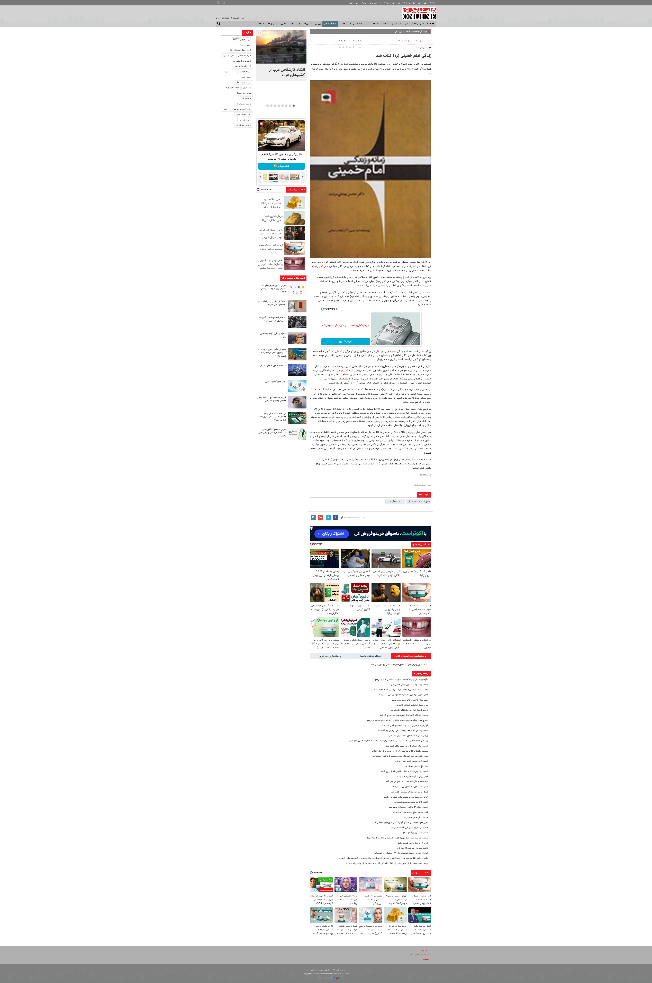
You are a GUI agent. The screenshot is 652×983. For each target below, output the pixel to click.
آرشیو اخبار (416, 24)
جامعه (376, 24)
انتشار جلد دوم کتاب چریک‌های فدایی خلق (409, 684)
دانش (342, 24)
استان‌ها (308, 24)
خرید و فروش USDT (242, 39)
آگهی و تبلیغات (389, 2)
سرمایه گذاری (345, 341)
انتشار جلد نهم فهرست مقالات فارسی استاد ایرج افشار (404, 771)
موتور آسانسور (245, 45)
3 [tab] (286, 106)
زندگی (351, 24)
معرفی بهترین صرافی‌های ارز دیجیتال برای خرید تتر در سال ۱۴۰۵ (273, 289)
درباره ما (425, 950)
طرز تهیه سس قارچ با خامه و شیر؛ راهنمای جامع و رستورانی (271, 399)
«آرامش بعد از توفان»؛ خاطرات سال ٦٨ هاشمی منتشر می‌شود (401, 679)
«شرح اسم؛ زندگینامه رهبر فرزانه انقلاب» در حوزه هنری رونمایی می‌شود (397, 720)
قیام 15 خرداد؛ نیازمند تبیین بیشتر (413, 843)
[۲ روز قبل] (297, 322)
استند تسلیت (230, 71)
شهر (367, 24)
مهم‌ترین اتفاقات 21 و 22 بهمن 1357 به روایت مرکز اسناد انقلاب (400, 751)
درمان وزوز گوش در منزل (275, 381)
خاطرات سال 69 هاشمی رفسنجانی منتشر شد (408, 807)
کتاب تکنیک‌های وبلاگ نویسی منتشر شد (410, 786)
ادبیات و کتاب (401, 41)
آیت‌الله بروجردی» (344, 370)
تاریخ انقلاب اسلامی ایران (419, 501)
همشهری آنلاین (417, 13)
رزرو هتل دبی (245, 120)
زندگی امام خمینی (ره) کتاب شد (403, 55)
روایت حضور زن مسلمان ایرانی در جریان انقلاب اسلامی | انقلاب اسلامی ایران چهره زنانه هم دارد (386, 863)
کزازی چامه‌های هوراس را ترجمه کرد (412, 848)
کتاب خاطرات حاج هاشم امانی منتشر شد (410, 812)
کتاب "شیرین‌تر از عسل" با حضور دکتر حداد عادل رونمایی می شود (399, 664)
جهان (394, 24)
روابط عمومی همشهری (357, 2)
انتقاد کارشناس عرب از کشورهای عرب (287, 72)
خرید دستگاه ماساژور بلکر (240, 50)
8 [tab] (267, 106)
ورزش (318, 24)
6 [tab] (275, 106)
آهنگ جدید (246, 77)
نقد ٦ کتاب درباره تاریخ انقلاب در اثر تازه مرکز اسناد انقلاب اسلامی (399, 689)
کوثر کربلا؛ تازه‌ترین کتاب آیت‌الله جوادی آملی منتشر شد (404, 725)
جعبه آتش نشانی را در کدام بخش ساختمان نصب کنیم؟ (271, 303)
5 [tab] (278, 106)
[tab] (411, 656)
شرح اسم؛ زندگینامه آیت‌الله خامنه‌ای (412, 705)
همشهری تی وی (375, 2)
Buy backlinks (232, 88)
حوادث (261, 24)
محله (359, 24)
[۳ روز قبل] (297, 402)
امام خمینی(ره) (320, 266)
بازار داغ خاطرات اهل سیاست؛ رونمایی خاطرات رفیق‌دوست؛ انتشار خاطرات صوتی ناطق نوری (388, 740)
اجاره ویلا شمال (244, 55)
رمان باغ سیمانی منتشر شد (416, 766)
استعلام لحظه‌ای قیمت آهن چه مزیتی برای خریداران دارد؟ (272, 319)
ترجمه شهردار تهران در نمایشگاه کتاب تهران (409, 710)
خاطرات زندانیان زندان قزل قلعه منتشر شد (409, 827)
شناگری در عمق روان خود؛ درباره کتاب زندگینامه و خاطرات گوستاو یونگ (397, 838)
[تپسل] (322, 309)
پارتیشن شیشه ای (243, 104)
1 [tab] (293, 106)
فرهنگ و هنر (330, 24)
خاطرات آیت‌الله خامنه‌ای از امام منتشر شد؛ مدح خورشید (404, 715)
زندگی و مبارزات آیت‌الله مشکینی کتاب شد (409, 792)
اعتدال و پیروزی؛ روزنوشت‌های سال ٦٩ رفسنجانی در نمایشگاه (401, 853)
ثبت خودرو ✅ (274, 166)
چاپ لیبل (247, 88)
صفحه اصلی (426, 41)
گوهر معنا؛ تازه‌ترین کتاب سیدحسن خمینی (409, 700)
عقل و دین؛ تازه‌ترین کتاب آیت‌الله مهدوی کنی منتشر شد (403, 694)
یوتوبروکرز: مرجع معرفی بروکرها (237, 109)
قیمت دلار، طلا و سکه (419, 955)
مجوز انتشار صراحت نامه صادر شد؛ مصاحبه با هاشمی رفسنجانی (400, 756)
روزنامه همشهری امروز (426, 2)
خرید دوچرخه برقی (243, 82)
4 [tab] (282, 106)
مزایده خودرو (245, 71)
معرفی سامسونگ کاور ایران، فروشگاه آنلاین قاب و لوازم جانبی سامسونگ (272, 433)
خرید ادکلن (229, 55)
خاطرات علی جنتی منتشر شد (415, 817)
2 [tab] (290, 106)
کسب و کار (272, 24)
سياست (404, 24)
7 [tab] (271, 106)
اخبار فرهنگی (414, 41)
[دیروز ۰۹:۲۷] (297, 290)
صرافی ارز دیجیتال (243, 93)
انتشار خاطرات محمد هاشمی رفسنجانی (411, 802)
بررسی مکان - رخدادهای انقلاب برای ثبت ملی (408, 735)
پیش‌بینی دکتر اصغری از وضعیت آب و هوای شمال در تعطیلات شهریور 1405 (272, 353)
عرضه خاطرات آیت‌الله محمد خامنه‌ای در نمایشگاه (407, 781)
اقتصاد (385, 24)
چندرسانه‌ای (295, 24)
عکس (283, 24)
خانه (429, 24)
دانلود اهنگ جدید (243, 114)
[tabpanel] (281, 55)
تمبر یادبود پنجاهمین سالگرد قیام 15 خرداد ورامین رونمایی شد (400, 822)
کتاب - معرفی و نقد (394, 501)
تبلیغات (426, 959)
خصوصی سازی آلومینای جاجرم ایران (273, 335)
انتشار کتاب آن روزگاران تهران (415, 832)
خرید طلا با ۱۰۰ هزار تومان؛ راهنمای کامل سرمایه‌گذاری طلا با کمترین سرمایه (272, 417)
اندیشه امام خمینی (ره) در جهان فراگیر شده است (406, 746)
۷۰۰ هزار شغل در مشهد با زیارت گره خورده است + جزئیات (402, 31)
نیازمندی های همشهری (406, 2)
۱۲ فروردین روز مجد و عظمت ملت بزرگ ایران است (406, 797)
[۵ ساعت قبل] (281, 47)
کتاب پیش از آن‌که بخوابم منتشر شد (412, 776)
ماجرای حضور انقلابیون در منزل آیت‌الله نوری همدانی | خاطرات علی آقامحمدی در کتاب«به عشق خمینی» (383, 858)
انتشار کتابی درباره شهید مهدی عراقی (411, 761)
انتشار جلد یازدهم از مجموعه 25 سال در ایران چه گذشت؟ (403, 730)
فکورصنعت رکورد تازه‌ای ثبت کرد (272, 365)
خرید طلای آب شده (243, 66)
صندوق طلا (246, 98)
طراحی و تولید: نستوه (324, 978)
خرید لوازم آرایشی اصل (241, 61)
